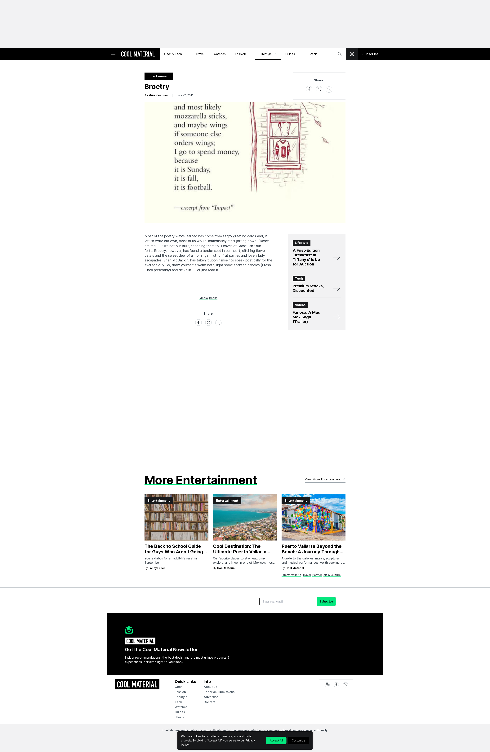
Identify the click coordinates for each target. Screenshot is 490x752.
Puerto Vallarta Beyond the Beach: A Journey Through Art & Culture (312, 551)
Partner (317, 574)
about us (210, 687)
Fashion (240, 54)
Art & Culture (332, 574)
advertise (211, 697)
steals (313, 54)
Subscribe (370, 54)
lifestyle (181, 697)
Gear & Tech (173, 54)
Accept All (276, 740)
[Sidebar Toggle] (113, 54)
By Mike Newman (156, 95)
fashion (180, 692)
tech (178, 702)
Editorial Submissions (219, 692)
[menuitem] (175, 54)
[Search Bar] (340, 54)
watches (181, 707)
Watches (219, 54)
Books (213, 298)
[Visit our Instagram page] (352, 54)
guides (180, 712)
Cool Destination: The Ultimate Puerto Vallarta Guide (239, 551)
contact (209, 702)
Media (203, 298)
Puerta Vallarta (291, 574)
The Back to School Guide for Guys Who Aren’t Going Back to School (174, 551)
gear (178, 687)
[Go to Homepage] (138, 54)
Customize (298, 740)
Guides (290, 54)
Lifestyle (266, 54)
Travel (200, 54)
